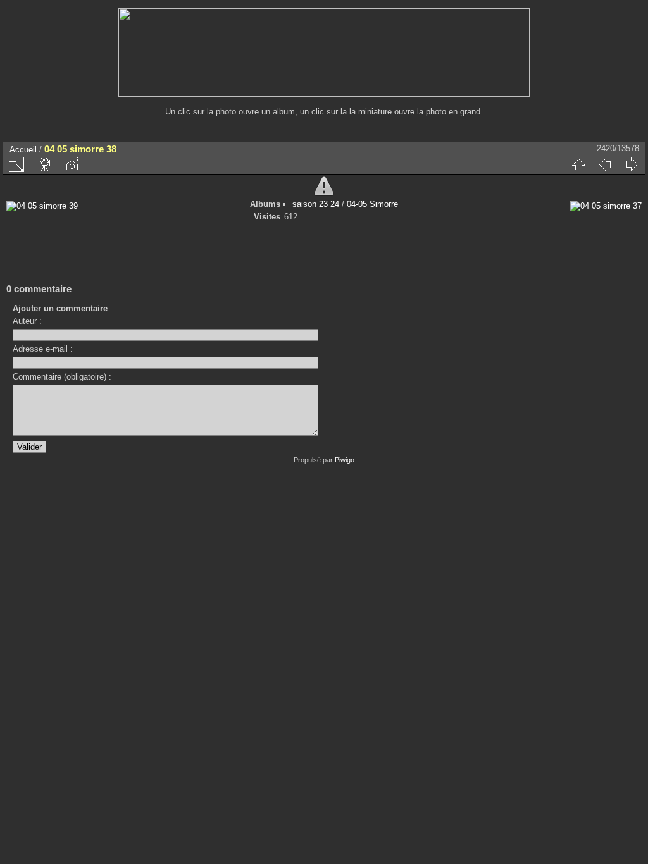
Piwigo (344, 460)
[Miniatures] (578, 164)
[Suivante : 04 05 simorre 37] (631, 164)
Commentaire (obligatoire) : (62, 376)
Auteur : (27, 321)
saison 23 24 (315, 204)
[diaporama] (45, 164)
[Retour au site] (324, 94)
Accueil (23, 149)
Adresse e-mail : (43, 349)
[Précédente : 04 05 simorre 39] (605, 164)
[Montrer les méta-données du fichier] (72, 164)
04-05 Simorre (372, 204)
